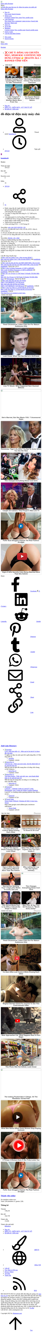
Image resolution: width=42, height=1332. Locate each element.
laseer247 (11, 796)
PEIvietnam (10, 279)
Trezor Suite (12, 808)
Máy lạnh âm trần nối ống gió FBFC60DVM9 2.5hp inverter (19, 264)
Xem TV (7, 24)
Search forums (16, 14)
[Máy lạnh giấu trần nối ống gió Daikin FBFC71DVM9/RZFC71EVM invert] (21, 282)
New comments (16, 21)
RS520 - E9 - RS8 (13, 238)
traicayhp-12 (12, 771)
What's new (8, 16)
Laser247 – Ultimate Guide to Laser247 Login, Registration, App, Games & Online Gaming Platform (21, 789)
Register (3, 47)
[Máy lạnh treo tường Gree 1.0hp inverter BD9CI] (16, 257)
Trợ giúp (7, 1273)
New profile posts (27, 17)
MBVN (36, 1250)
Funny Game (9, 32)
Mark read (14, 23)
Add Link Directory (9, 746)
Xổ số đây (8, 26)
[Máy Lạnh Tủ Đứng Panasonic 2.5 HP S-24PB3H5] (17, 268)
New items (8, 21)
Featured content (10, 17)
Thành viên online (8, 1196)
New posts (8, 14)
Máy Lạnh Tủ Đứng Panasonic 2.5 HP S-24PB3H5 (17, 270)
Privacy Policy (9, 1272)
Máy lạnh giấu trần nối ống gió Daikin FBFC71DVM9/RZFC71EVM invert (12, 285)
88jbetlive (8, 1226)
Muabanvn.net (17, 1313)
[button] (2, 5)
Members (7, 28)
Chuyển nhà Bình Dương (12, 33)
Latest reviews (26, 21)
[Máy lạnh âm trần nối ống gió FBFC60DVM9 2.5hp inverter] (20, 263)
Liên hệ (7, 1268)
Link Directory (9, 19)
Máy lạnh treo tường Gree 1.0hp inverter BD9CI (16, 259)
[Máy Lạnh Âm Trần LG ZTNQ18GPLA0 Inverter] (17, 288)
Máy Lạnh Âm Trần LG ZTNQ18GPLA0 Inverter (16, 289)
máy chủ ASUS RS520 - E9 (16, 227)
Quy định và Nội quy (11, 1270)
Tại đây (31, 1308)
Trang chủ (8, 1275)
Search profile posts (32, 30)
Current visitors (9, 30)
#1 (5, 205)
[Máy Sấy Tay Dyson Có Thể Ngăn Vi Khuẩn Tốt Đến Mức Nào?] (21, 275)
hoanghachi (12, 134)
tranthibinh (37, 259)
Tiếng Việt (37, 1265)
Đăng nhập (4, 44)
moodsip (11, 758)
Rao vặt (7, 12)
